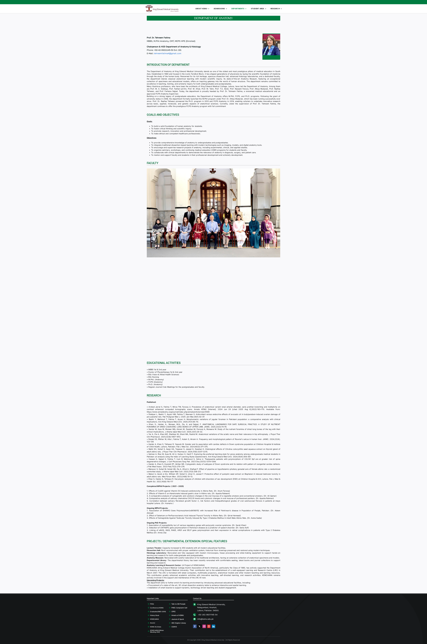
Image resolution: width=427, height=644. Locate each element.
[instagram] (204, 626)
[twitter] (199, 626)
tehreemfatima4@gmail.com (167, 53)
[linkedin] (213, 626)
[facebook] (195, 626)
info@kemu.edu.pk (205, 619)
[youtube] (209, 626)
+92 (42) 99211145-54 (207, 615)
